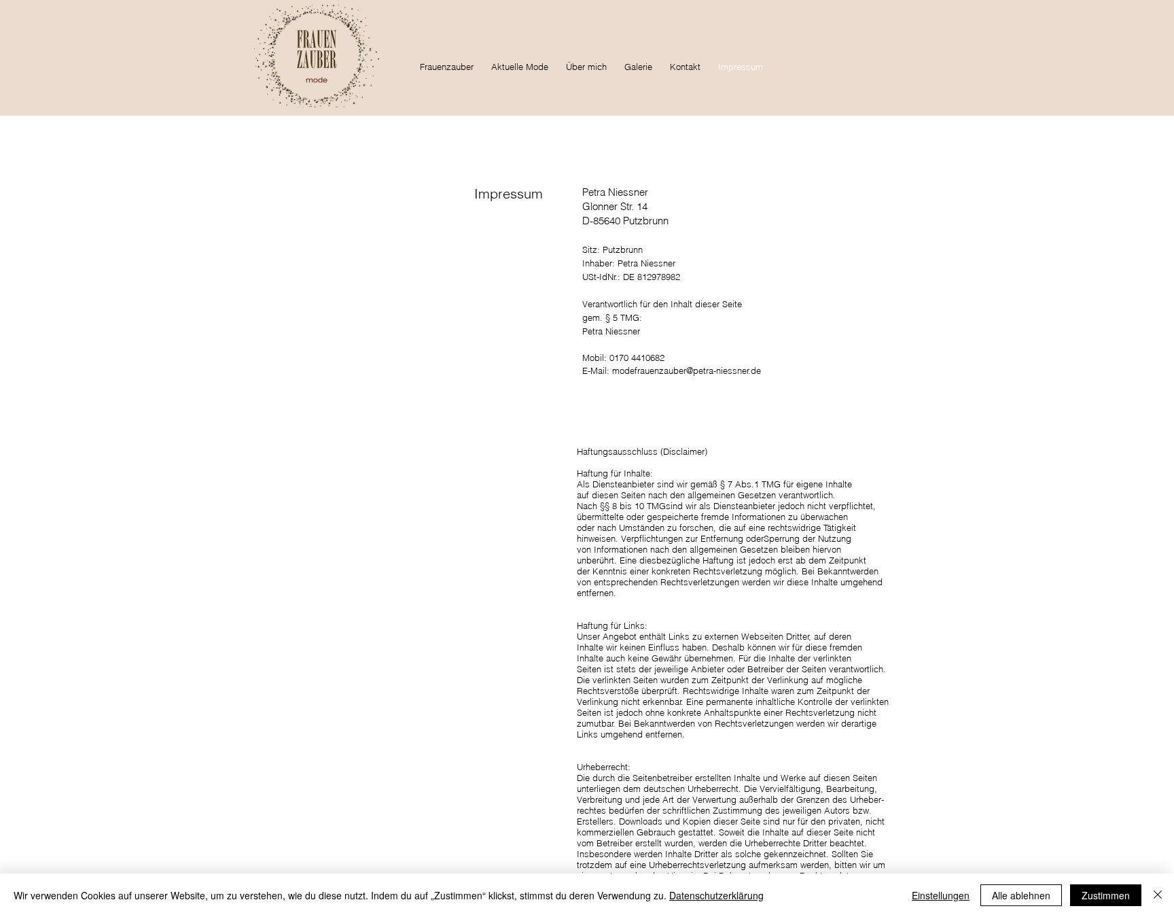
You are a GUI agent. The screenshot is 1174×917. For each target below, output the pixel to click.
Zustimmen (1106, 895)
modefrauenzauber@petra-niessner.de (686, 370)
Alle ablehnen (1021, 895)
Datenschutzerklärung (716, 895)
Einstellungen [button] (941, 895)
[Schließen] (1158, 895)
